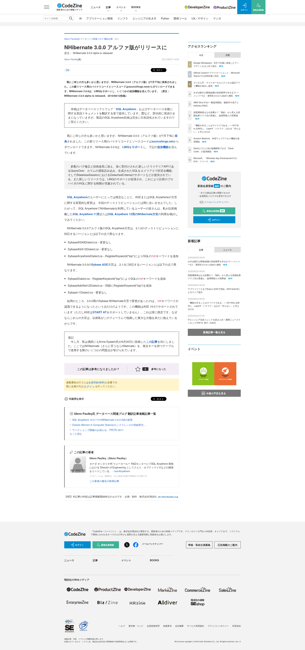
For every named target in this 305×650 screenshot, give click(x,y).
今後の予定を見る (216, 393)
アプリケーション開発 (99, 18)
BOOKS (135, 7)
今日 (201, 55)
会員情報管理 (153, 625)
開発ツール (180, 18)
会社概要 (179, 625)
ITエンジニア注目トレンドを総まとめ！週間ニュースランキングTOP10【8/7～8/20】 (214, 321)
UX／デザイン (200, 18)
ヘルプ (122, 625)
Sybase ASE (99, 264)
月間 (227, 55)
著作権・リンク (135, 625)
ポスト (159, 69)
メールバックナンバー (216, 202)
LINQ (125, 147)
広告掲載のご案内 (227, 545)
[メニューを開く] (47, 7)
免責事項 (167, 625)
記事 (108, 7)
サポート (137, 147)
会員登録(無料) (96, 382)
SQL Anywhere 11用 (86, 214)
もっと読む (76, 433)
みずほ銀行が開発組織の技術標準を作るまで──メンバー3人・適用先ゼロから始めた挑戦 (216, 94)
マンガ (217, 18)
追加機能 (163, 147)
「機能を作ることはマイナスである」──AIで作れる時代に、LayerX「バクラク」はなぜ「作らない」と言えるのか (217, 128)
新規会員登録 (215, 210)
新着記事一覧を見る (214, 332)
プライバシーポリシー (218, 625)
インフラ (122, 18)
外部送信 (236, 625)
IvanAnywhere (122, 471)
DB (67, 69)
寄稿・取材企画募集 (199, 545)
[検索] (71, 18)
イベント (121, 7)
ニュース (96, 7)
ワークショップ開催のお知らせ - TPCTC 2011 (98, 430)
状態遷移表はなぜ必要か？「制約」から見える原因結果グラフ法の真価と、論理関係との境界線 (216, 114)
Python (165, 18)
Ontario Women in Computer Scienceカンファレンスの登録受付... (109, 425)
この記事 (151, 342)
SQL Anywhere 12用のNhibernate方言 (133, 214)
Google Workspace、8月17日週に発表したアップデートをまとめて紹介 (216, 64)
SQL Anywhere (126, 109)
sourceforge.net (162, 141)
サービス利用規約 (195, 625)
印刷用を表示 (76, 398)
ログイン (89, 386)
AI (80, 18)
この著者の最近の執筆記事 (104, 481)
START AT (100, 312)
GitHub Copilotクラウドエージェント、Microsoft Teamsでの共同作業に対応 (216, 74)
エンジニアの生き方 (144, 18)
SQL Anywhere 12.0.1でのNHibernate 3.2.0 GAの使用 (102, 419)
